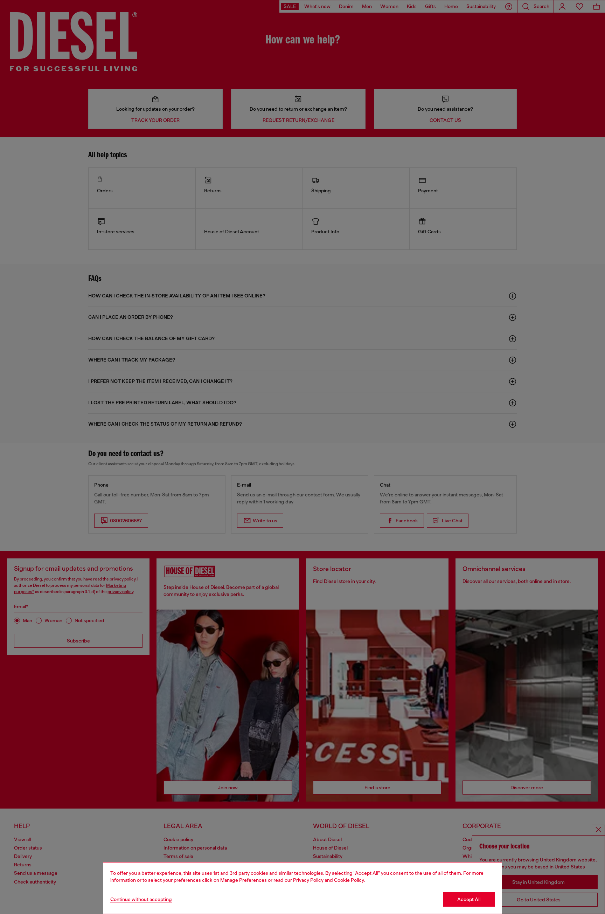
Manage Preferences (243, 880)
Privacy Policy (308, 880)
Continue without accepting (141, 899)
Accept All (468, 899)
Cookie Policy (349, 880)
